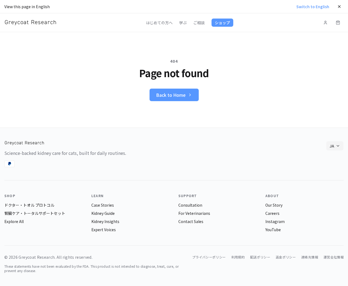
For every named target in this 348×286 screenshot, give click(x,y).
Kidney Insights (105, 221)
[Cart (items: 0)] (338, 23)
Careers (272, 213)
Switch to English (312, 6)
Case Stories (102, 205)
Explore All (14, 221)
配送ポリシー (260, 257)
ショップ (222, 22)
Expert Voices (103, 229)
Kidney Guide (103, 213)
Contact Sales (190, 221)
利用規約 (238, 257)
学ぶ (183, 22)
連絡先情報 (309, 257)
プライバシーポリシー (209, 257)
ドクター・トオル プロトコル (29, 205)
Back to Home (171, 95)
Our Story (273, 205)
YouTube (273, 229)
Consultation (190, 205)
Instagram (275, 221)
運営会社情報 (334, 257)
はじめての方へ (159, 22)
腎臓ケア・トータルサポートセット (34, 213)
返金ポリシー (286, 257)
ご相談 (199, 22)
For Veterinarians (194, 213)
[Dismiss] (339, 6)
